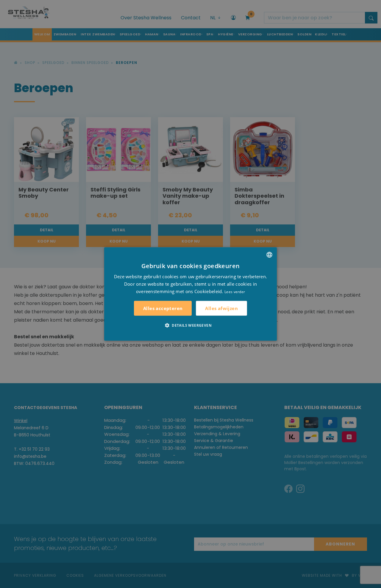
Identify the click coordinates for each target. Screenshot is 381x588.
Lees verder (234, 291)
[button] (190, 325)
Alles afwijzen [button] (221, 308)
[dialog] (190, 294)
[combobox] (269, 255)
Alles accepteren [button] (162, 308)
